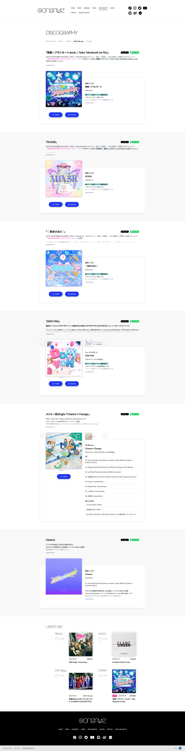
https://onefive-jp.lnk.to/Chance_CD (72, 419)
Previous (42, 342)
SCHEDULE (87, 8)
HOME (73, 8)
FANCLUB (84, 12)
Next (105, 342)
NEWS (79, 8)
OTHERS (89, 41)
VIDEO (94, 8)
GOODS (112, 8)
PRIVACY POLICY (7, 748)
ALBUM (68, 41)
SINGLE (60, 41)
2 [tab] (66, 470)
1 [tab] (61, 470)
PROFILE (73, 12)
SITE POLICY (17, 748)
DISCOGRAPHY (103, 8)
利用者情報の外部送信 (28, 748)
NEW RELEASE (51, 41)
